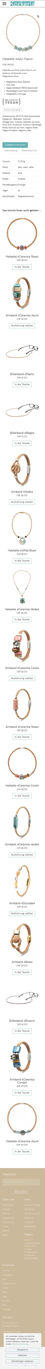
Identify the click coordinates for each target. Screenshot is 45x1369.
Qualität (6, 1209)
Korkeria (27, 125)
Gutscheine (29, 1222)
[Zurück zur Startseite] (22, 3)
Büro (4, 1305)
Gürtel (5, 1288)
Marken (6, 1214)
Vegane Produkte (9, 130)
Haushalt (6, 1309)
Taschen (6, 1271)
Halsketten (17, 119)
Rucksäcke (7, 1275)
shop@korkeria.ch (10, 1326)
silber (31, 167)
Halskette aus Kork (31, 122)
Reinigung (28, 1218)
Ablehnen (22, 1355)
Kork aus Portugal (32, 1205)
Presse (5, 1227)
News (5, 1235)
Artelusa (18, 122)
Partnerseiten (8, 1222)
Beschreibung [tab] (11, 151)
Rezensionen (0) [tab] (29, 151)
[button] (4, 3)
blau (20, 167)
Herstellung (29, 1209)
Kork (4, 125)
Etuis (4, 1279)
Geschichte (7, 1205)
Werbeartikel (30, 1227)
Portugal (21, 185)
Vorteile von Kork (32, 1214)
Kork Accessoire (15, 125)
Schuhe (6, 1301)
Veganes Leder (24, 130)
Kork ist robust (31, 1258)
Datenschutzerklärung (20, 1344)
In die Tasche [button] (22, 267)
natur (25, 167)
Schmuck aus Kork (16, 128)
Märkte (5, 1231)
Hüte (4, 1292)
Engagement (8, 1218)
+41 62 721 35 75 (9, 1323)
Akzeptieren (22, 1350)
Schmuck (27, 119)
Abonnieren (21, 1191)
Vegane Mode (32, 128)
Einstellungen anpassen (22, 1361)
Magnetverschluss (26, 196)
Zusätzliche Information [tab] (15, 145)
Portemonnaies (9, 1284)
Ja (19, 191)
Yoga (4, 1297)
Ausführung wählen (22, 326)
